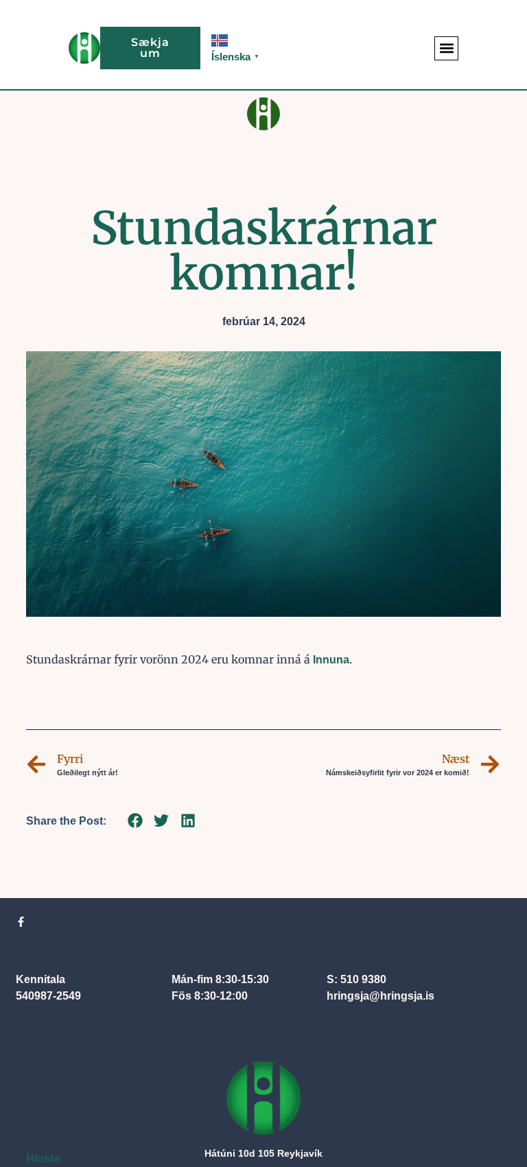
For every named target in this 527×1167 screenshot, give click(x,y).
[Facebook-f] (21, 922)
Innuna (331, 659)
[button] (446, 48)
